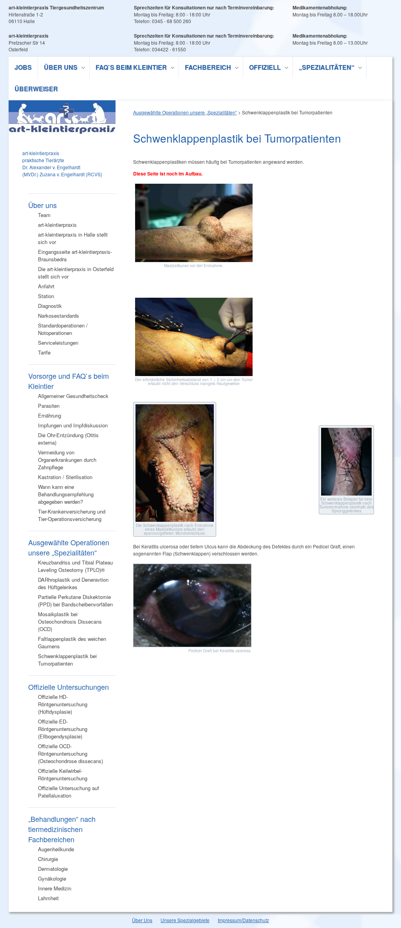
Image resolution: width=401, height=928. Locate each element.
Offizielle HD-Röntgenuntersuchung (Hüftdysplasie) (62, 704)
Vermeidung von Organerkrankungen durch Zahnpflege (67, 460)
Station (46, 296)
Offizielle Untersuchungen (68, 687)
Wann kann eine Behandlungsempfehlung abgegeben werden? (66, 494)
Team (44, 215)
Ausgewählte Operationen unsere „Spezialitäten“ (68, 547)
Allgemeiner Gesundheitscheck (73, 396)
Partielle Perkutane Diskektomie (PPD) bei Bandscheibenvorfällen (75, 600)
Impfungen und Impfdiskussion (73, 425)
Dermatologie (53, 868)
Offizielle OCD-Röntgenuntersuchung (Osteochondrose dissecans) (70, 753)
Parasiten (49, 405)
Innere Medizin (54, 888)
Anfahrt (46, 286)
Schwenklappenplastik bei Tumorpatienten (67, 659)
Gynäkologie (52, 878)
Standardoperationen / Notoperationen (63, 329)
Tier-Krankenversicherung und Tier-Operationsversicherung (71, 515)
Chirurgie (48, 859)
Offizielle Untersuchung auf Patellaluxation (68, 791)
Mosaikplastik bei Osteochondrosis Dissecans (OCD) (70, 621)
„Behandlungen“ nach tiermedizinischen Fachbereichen (62, 829)
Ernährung (49, 415)
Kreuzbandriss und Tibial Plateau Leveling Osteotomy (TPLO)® (75, 566)
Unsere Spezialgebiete (185, 920)
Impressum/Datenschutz (243, 920)
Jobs (23, 67)
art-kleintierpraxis (57, 224)
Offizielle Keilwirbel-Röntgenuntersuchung (62, 774)
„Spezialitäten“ (323, 68)
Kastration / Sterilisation (65, 477)
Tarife (44, 352)
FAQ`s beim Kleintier (128, 68)
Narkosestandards (58, 315)
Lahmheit (48, 898)
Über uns (58, 68)
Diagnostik (50, 305)
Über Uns (142, 920)
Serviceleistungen (58, 342)
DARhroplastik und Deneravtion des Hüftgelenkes (73, 583)
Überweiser (36, 88)
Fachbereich (205, 68)
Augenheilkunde (56, 849)
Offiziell (262, 68)
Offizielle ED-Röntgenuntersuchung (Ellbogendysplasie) (62, 729)
